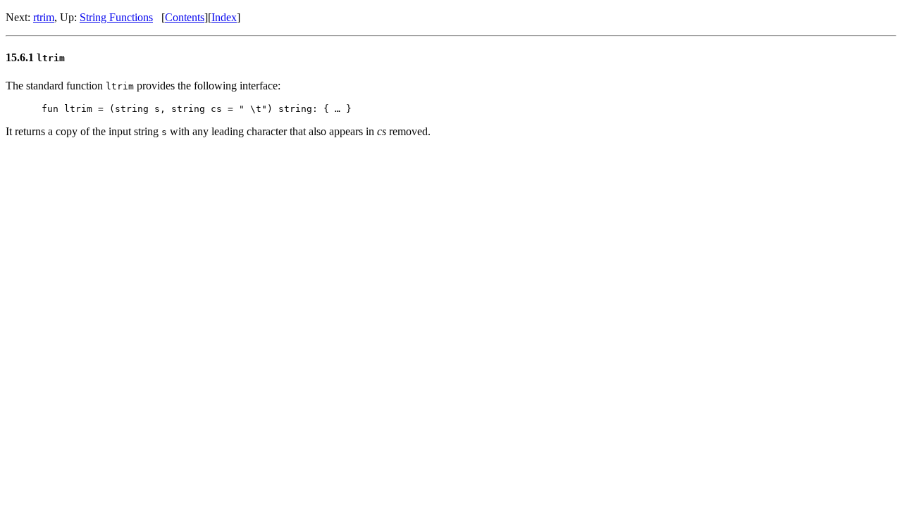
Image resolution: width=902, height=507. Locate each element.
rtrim (43, 17)
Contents (184, 17)
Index (224, 17)
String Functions (116, 17)
